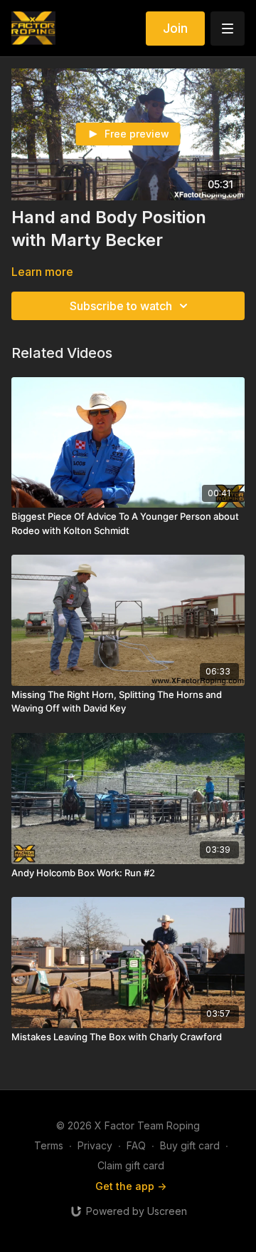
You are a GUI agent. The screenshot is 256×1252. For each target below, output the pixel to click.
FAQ (136, 1145)
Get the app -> (130, 1186)
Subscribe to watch (121, 306)
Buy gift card (190, 1145)
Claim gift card (130, 1165)
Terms (48, 1145)
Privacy (95, 1145)
